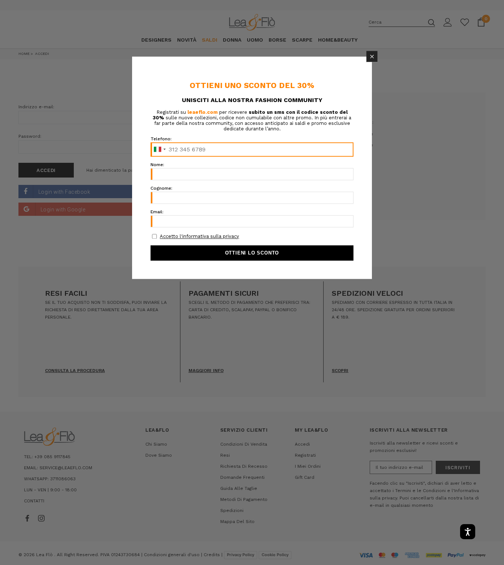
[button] (371, 56)
